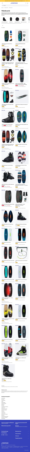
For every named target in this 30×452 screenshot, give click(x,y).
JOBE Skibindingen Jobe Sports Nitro (7, 124)
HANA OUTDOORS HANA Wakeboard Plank (8, 204)
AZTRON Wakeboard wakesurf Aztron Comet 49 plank (21, 166)
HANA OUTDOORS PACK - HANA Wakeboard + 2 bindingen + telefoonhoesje (20, 205)
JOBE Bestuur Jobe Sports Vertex (20, 297)
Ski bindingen (3, 418)
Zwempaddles (3, 400)
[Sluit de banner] (28, 0)
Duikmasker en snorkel (4, 414)
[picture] (8, 36)
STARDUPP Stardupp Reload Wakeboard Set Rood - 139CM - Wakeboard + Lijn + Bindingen (8, 145)
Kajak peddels (3, 402)
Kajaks (2, 401)
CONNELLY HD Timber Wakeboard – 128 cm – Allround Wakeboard (8, 319)
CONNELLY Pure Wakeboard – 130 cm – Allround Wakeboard (7, 358)
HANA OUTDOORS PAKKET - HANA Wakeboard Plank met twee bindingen (21, 84)
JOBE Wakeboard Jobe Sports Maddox (21, 279)
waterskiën (19, 14)
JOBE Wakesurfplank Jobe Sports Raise (21, 144)
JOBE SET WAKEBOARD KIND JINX (20, 43)
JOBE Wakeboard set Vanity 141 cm (7, 43)
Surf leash (2, 405)
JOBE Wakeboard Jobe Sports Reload (20, 339)
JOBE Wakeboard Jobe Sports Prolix (20, 242)
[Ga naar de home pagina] (14, 3)
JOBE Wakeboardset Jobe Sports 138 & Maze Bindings (7, 105)
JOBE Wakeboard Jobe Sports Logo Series (8, 260)
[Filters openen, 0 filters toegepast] (2, 25)
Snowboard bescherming (4, 416)
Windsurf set (3, 407)
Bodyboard (2, 404)
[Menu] (2, 3)
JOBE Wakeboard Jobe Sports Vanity (7, 339)
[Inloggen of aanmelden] (26, 3)
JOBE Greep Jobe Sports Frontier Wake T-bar (21, 261)
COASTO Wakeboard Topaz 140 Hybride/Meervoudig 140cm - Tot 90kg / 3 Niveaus (21, 63)
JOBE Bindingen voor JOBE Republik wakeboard (20, 358)
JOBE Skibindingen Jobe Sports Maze (7, 165)
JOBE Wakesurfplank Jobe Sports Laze (7, 224)
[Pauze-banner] (26, 0)
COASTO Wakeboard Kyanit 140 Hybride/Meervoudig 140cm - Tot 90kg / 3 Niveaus (21, 185)
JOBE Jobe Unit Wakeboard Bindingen (21, 224)
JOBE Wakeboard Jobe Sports (6, 242)
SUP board (2, 399)
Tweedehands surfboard (4, 406)
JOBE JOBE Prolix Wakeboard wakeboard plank (21, 105)
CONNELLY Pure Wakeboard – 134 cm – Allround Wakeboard (7, 298)
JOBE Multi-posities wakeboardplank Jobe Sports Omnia (21, 125)
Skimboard (2, 415)
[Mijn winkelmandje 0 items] (28, 3)
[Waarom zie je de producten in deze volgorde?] (1, 27)
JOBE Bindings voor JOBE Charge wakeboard (6, 379)
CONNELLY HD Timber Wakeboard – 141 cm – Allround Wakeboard (8, 84)
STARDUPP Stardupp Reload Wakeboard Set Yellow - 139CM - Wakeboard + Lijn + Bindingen (8, 63)
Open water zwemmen (4, 417)
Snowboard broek (3, 403)
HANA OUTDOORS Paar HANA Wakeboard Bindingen (8, 185)
